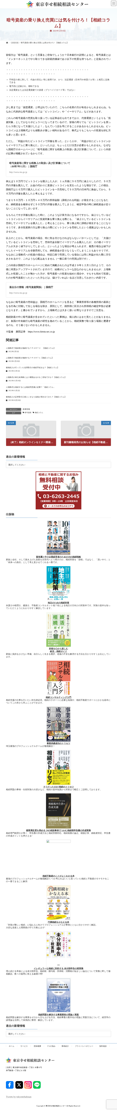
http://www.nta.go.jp (18, 172)
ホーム (11, 1046)
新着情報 (26, 409)
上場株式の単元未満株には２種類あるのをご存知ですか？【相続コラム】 (36, 377)
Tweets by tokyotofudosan (18, 1097)
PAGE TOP (111, 1074)
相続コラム (39, 412)
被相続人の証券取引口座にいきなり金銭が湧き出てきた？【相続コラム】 (36, 397)
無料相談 (103, 1046)
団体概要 (37, 1046)
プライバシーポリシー (84, 1046)
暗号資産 (28, 412)
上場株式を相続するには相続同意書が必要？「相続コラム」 (30, 387)
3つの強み (51, 1046)
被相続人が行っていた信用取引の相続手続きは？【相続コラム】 (32, 367)
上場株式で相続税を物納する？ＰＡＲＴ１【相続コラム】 (29, 358)
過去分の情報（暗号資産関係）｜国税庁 (31, 287)
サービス (24, 1046)
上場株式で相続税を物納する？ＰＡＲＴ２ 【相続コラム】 (30, 348)
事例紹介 (65, 1046)
